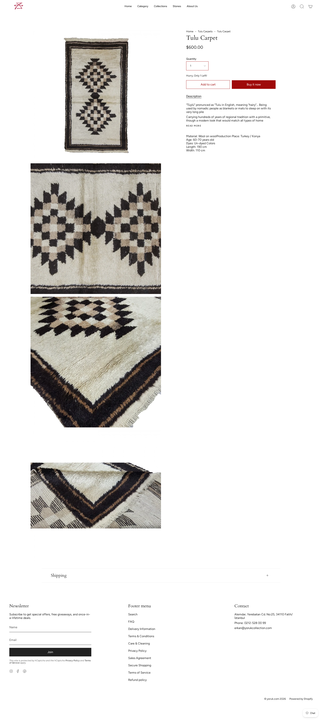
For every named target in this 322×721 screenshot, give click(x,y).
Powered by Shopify (301, 698)
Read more (193, 126)
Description (193, 96)
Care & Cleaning (139, 643)
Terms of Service (139, 672)
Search (133, 614)
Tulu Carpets (205, 31)
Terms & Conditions (141, 636)
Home (189, 31)
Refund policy (137, 680)
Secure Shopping (139, 665)
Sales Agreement (139, 658)
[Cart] (310, 6)
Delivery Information (141, 629)
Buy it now (254, 84)
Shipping (59, 575)
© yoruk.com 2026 (275, 698)
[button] (143, 6)
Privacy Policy (72, 660)
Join (50, 652)
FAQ (131, 621)
